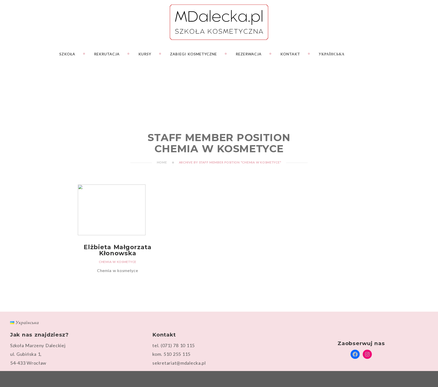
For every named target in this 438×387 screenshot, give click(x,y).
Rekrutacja (107, 54)
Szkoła (67, 54)
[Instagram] (408, 54)
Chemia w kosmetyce (117, 262)
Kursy (144, 54)
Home (162, 162)
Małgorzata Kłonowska (118, 250)
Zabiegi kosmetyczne (193, 54)
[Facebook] (400, 54)
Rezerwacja (249, 54)
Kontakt (290, 54)
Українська (331, 54)
